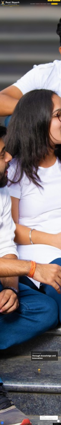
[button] (2, 423)
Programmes (38, 3)
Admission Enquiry (56, 0)
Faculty (41, 3)
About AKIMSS (32, 3)
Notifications (56, 423)
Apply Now (50, 0)
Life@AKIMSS (49, 3)
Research (44, 3)
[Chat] (58, 421)
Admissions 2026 (54, 3)
